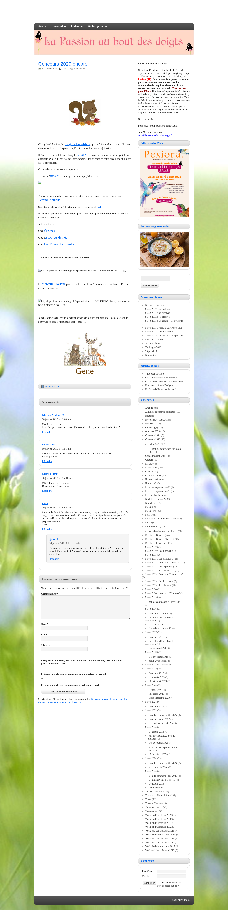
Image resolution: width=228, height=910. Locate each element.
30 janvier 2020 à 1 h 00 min (56, 419)
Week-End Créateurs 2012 (158, 826)
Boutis (148, 415)
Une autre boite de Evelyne (159, 385)
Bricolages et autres (155, 419)
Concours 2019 (156, 673)
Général (149, 471)
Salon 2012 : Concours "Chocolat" (162, 562)
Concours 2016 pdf (158, 613)
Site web (45, 645)
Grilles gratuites (97, 26)
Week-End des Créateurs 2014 (160, 834)
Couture (149, 459)
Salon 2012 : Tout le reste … (159, 570)
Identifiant (147, 871)
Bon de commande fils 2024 (163, 763)
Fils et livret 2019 (158, 681)
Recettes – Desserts (154, 535)
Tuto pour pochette (154, 373)
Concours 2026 (152, 439)
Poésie (148, 522)
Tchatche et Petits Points (157, 795)
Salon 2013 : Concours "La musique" (164, 574)
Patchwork (150, 510)
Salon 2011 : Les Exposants (159, 558)
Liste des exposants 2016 (161, 628)
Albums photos (152, 343)
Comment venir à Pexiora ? (162, 779)
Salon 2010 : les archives (157, 308)
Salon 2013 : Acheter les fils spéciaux (164, 335)
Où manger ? (155, 787)
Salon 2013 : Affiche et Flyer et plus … (165, 327)
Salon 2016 (151, 608)
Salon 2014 (151, 589)
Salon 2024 (151, 758)
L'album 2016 (156, 624)
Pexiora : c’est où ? (155, 339)
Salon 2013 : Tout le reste (158, 585)
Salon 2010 (151, 546)
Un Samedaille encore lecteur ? (161, 389)
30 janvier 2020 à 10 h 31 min (57, 478)
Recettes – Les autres (155, 543)
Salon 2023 (151, 727)
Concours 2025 (156, 783)
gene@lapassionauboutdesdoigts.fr (155, 135)
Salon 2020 (151, 685)
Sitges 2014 (151, 351)
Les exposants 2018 (158, 656)
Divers (148, 463)
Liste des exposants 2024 (157, 487)
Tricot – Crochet (153, 803)
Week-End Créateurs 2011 (158, 822)
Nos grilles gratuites (155, 305)
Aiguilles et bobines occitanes (160, 411)
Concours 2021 (156, 706)
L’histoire (77, 26)
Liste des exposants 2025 (157, 491)
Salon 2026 (154, 444)
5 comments (79, 68)
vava (45, 503)
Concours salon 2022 (159, 719)
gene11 (65, 68)
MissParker (50, 474)
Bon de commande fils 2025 (163, 775)
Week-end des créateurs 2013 (159, 830)
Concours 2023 (156, 731)
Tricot (148, 799)
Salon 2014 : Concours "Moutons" (162, 593)
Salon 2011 (150, 554)
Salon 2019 (151, 668)
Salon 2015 (151, 597)
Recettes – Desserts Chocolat (159, 539)
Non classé (150, 502)
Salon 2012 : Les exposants (159, 566)
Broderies (150, 423)
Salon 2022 (151, 710)
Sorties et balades (154, 791)
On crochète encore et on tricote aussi (164, 381)
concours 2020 (52, 386)
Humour (149, 483)
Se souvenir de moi (171, 882)
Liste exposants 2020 (159, 697)
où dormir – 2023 (158, 754)
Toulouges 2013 (153, 347)
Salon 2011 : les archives (157, 312)
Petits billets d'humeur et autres (161, 518)
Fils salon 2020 (156, 693)
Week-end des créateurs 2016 (159, 842)
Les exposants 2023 (158, 742)
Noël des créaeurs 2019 (157, 499)
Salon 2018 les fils (158, 660)
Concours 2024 (152, 435)
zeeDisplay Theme (181, 900)
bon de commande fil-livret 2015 (165, 601)
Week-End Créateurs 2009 (158, 815)
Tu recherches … (153, 807)
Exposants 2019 (157, 677)
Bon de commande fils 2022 (163, 715)
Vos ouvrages (151, 811)
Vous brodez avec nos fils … (163, 531)
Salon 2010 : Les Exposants (159, 550)
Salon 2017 (151, 632)
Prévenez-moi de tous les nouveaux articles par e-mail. (70, 684)
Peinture (149, 514)
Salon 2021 (151, 701)
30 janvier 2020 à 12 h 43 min (57, 507)
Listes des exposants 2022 (162, 723)
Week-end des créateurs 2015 (159, 838)
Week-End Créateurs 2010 (158, 818)
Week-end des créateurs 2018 (159, 850)
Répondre (47, 431)
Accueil (42, 26)
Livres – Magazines (155, 495)
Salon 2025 (151, 771)
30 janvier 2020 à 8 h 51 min (56, 448)
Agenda (149, 407)
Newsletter (150, 355)
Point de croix (152, 526)
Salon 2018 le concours (157, 664)
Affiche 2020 (155, 689)
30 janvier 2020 (49, 68)
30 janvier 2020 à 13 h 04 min (64, 543)
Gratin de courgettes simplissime (161, 377)
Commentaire (49, 593)
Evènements (151, 467)
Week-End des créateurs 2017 (160, 846)
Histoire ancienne (154, 479)
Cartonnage (151, 427)
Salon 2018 (151, 651)
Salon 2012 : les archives (157, 316)
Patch (148, 506)
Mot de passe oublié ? (168, 885)
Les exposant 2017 (158, 648)
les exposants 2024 (158, 767)
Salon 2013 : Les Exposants (159, 331)
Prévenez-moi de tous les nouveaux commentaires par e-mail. (74, 674)
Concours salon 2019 (155, 455)
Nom (44, 623)
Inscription (59, 26)
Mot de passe (148, 876)
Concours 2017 (156, 637)
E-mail (45, 634)
